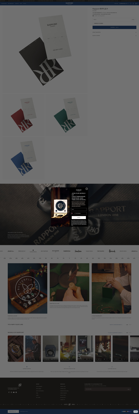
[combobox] (73, 213)
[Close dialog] (87, 189)
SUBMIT (79, 217)
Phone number (73, 211)
